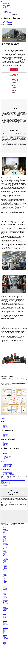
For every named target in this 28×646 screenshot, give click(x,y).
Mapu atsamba (15, 477)
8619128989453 (4, 485)
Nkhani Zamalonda (7, 466)
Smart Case (5, 6)
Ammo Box (5, 10)
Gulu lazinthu (6, 457)
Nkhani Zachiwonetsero (8, 465)
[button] (14, 69)
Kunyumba (5, 21)
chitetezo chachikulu (16, 478)
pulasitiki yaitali (24, 478)
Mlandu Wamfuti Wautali (13, 480)
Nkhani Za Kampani (7, 464)
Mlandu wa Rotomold (7, 9)
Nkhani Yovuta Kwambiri (6, 478)
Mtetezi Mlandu (6, 5)
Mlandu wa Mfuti (4, 480)
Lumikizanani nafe (7, 12)
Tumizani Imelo (4, 484)
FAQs (4, 458)
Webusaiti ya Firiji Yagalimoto (9, 474)
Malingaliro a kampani (7, 22)
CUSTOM (5, 11)
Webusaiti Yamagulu (7, 472)
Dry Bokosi (5, 7)
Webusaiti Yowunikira (7, 473)
